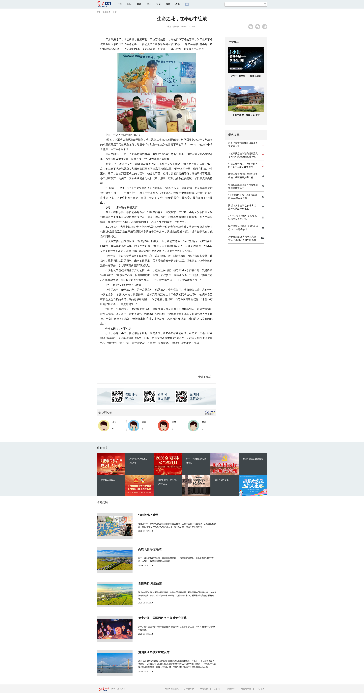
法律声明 (231, 689)
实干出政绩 (234, 236)
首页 (99, 12)
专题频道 (106, 12)
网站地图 (260, 689)
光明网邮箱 (246, 689)
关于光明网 (189, 689)
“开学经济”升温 (148, 514)
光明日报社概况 (172, 689)
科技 (168, 4)
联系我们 (218, 689)
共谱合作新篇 (240, 198)
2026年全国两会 (108, 480)
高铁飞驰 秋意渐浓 (150, 549)
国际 (129, 4)
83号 (240, 167)
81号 (230, 167)
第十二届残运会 (222, 480)
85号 (251, 167)
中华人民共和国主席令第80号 (243, 164)
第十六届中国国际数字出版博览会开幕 (162, 617)
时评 (139, 4)
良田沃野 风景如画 (150, 583)
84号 (246, 167)
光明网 (176, 26)
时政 (119, 4)
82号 (235, 167)
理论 (148, 4)
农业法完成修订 (239, 229)
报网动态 (204, 689)
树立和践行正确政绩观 (253, 459)
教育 (177, 4)
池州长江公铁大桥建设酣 (153, 652)
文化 (158, 4)
